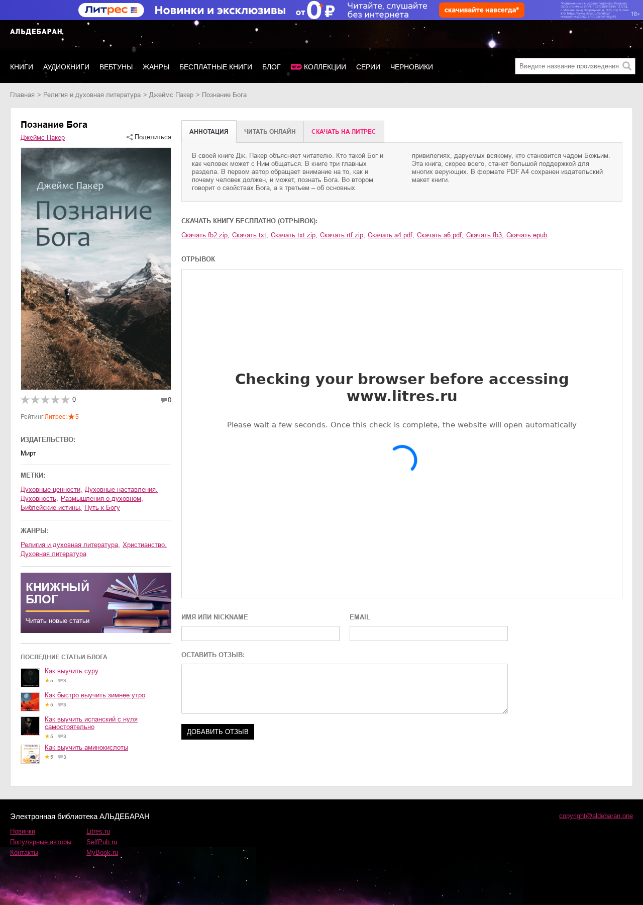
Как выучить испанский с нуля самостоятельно (91, 723)
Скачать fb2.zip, (205, 235)
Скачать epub (526, 235)
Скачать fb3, (485, 235)
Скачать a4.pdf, (391, 235)
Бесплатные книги (215, 67)
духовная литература (53, 554)
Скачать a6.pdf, (440, 235)
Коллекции (325, 67)
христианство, (145, 545)
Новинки (22, 831)
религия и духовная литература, (70, 545)
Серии (368, 67)
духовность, (39, 498)
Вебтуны (116, 67)
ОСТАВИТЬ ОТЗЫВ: (213, 655)
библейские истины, (51, 507)
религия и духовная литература (92, 95)
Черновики (411, 67)
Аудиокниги (66, 67)
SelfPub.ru (101, 842)
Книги (21, 67)
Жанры (156, 67)
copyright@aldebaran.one (596, 816)
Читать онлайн (270, 131)
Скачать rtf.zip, (342, 235)
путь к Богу (102, 507)
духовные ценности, (51, 489)
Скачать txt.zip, (294, 235)
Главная (22, 95)
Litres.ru (98, 831)
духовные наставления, (121, 489)
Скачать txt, (250, 235)
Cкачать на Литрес (343, 131)
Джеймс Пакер (171, 95)
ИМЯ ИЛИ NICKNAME (214, 617)
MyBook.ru (102, 852)
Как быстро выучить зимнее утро (95, 695)
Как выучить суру (71, 671)
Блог (271, 67)
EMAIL (360, 617)
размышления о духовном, (102, 498)
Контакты (24, 852)
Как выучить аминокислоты (86, 747)
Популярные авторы (40, 842)
